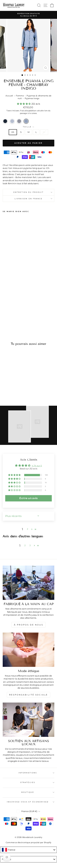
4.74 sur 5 (37, 465)
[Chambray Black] (19, 121)
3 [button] (30, 545)
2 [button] (27, 529)
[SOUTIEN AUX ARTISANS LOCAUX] (28, 720)
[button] (24, 103)
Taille (28, 127)
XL (44, 132)
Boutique (27, 792)
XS (12, 132)
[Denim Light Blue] (12, 121)
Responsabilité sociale (28, 695)
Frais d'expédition (28, 110)
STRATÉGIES (27, 782)
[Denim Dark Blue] (5, 121)
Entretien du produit (28, 192)
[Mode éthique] (28, 650)
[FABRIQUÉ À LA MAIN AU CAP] (28, 583)
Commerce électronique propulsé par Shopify (28, 842)
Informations (27, 773)
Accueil (9, 95)
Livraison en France (29, 199)
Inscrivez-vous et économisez (28, 802)
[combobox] (28, 850)
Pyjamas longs (32, 98)
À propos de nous (28, 625)
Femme (20, 95)
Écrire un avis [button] (28, 498)
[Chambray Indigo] (26, 121)
